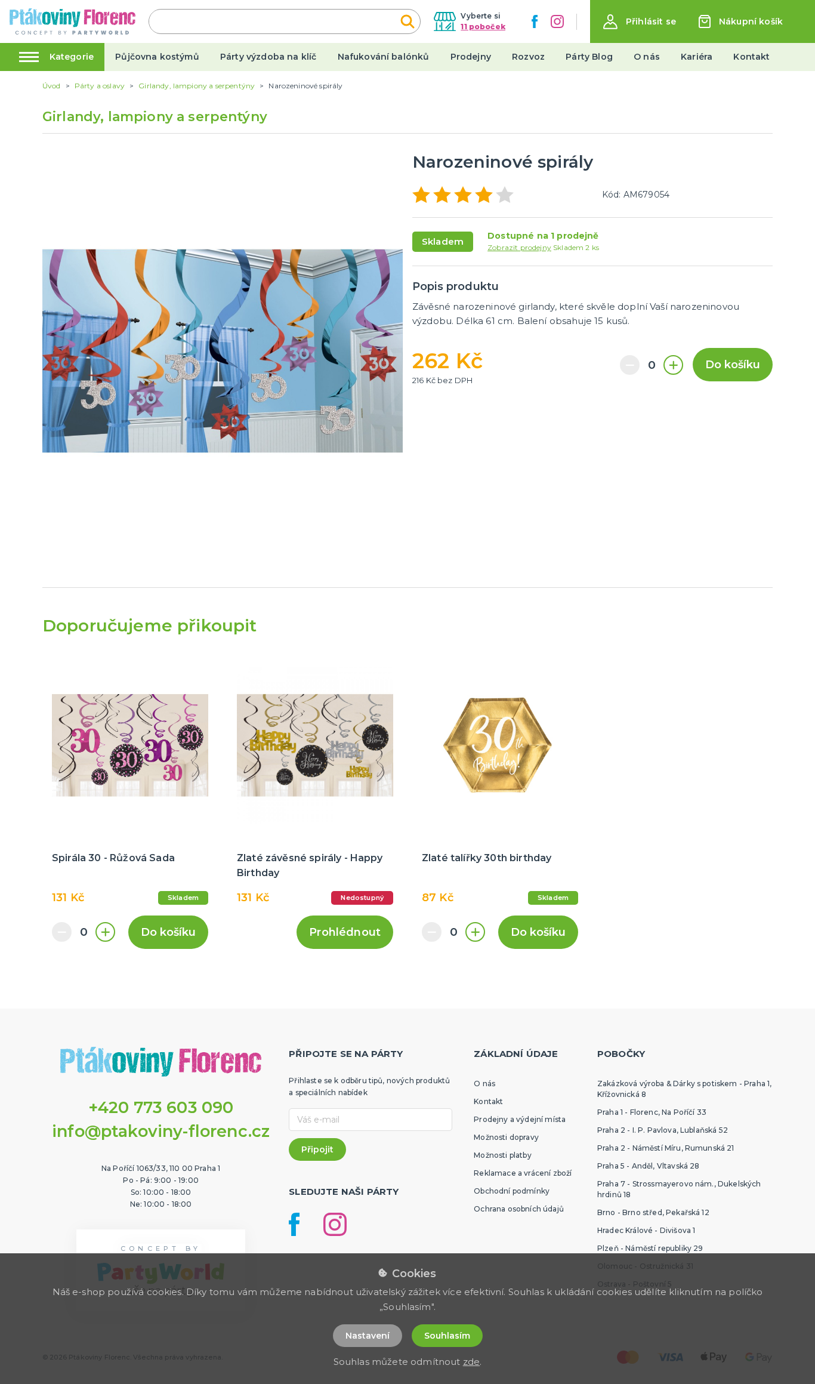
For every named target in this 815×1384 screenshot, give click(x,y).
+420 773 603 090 (161, 1107)
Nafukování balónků (384, 56)
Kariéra (696, 56)
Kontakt (751, 56)
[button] (639, 22)
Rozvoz (528, 56)
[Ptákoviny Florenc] (72, 21)
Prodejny (470, 56)
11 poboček (483, 26)
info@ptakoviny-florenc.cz (161, 1131)
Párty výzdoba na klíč (268, 56)
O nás (647, 56)
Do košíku (732, 364)
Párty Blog (589, 56)
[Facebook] (534, 21)
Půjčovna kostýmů (157, 56)
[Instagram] (557, 21)
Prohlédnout (345, 932)
